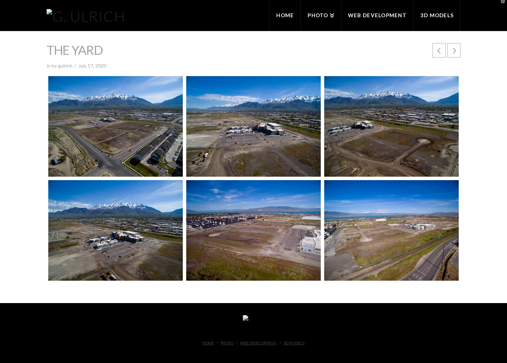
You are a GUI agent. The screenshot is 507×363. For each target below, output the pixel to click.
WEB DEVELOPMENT (258, 343)
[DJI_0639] (115, 230)
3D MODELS (294, 343)
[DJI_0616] (253, 126)
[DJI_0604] (253, 230)
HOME (208, 343)
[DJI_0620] (391, 126)
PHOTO (227, 343)
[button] (500, 6)
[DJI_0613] (391, 230)
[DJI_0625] (115, 126)
